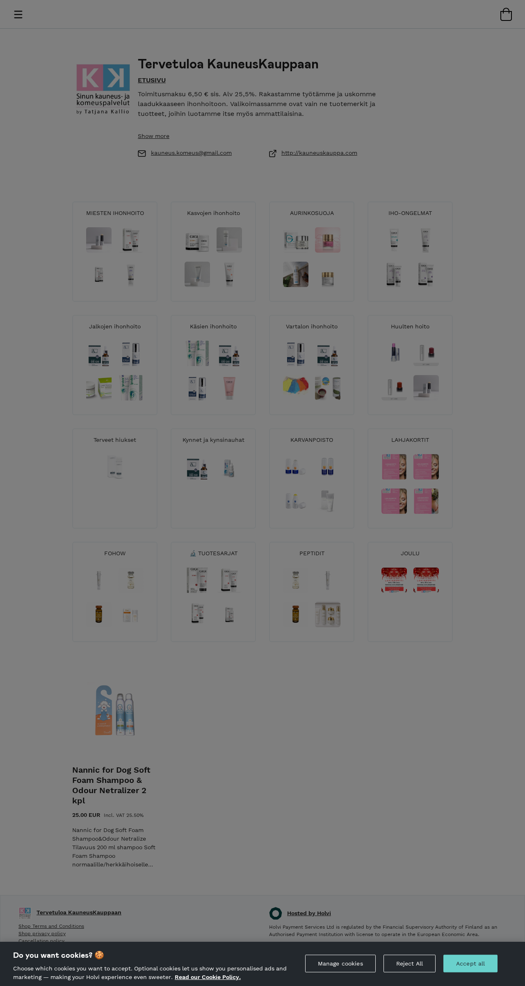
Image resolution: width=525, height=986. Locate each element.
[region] (262, 964)
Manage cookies (340, 963)
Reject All (409, 963)
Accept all (470, 963)
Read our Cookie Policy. (208, 977)
